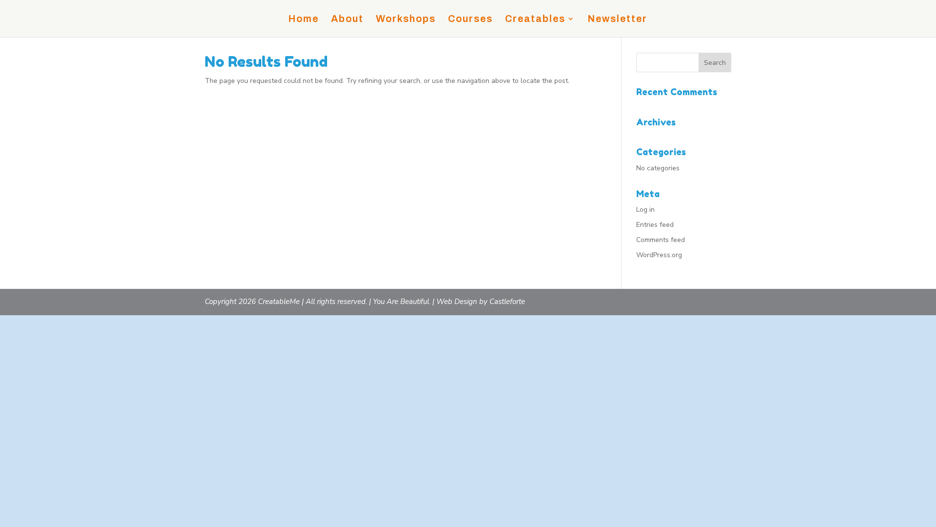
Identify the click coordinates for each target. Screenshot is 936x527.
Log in (645, 209)
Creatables (535, 19)
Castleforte (507, 301)
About (347, 19)
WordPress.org (659, 255)
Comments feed (660, 239)
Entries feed (655, 224)
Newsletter (617, 19)
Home (303, 19)
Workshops (406, 19)
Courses (470, 19)
